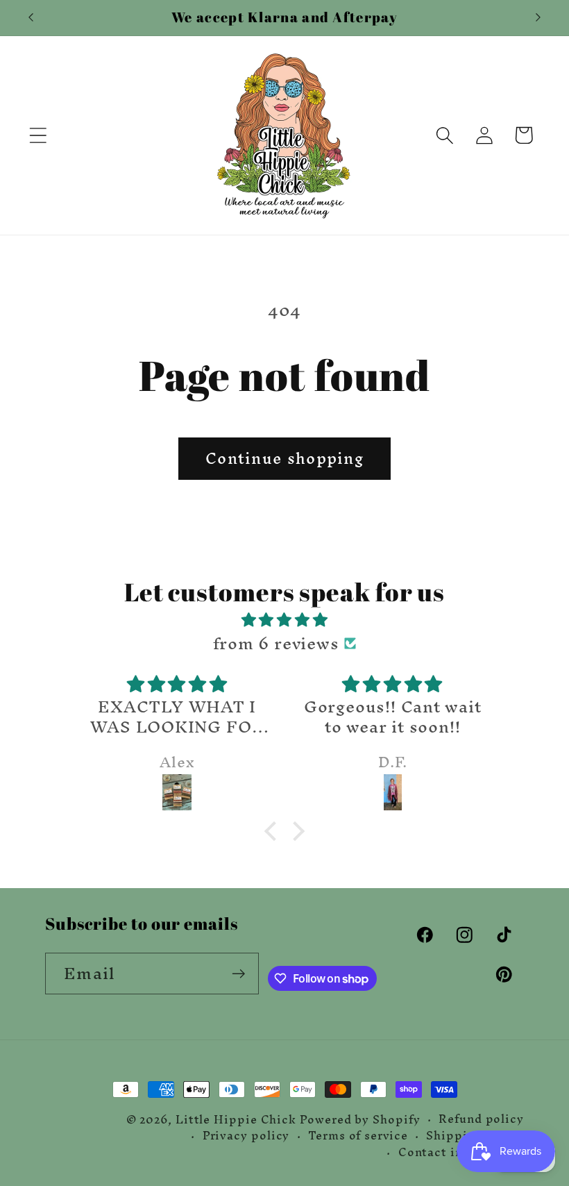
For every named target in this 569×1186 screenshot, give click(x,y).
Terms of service (358, 1136)
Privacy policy (246, 1136)
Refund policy (481, 1119)
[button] (38, 135)
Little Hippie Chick (236, 1120)
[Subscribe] (238, 974)
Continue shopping (284, 458)
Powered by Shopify (360, 1120)
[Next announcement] (538, 17)
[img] (284, 620)
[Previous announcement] (30, 17)
